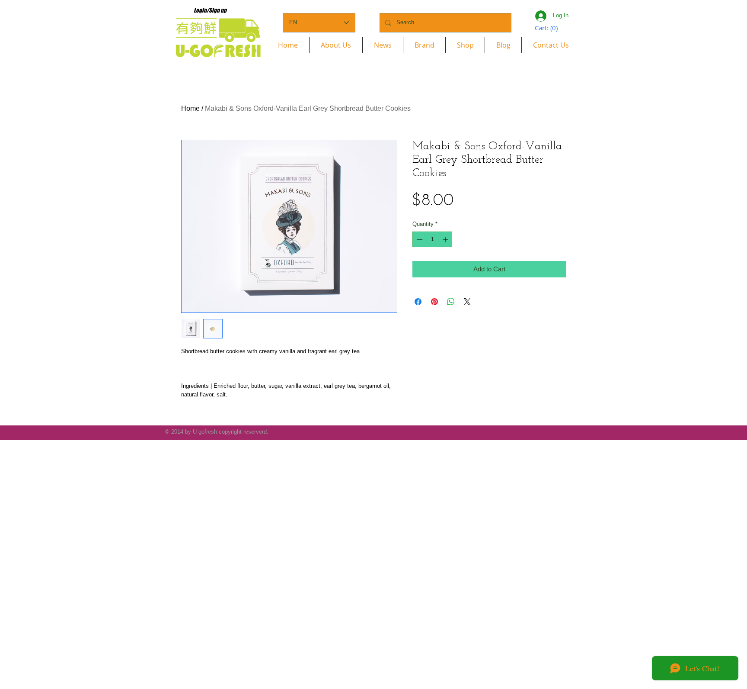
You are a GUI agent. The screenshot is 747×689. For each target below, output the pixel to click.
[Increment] (446, 239)
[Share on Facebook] (418, 301)
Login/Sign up (210, 10)
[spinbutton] (432, 239)
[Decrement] (419, 239)
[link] (547, 28)
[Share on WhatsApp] (451, 301)
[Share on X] (467, 301)
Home (190, 108)
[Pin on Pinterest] (434, 301)
